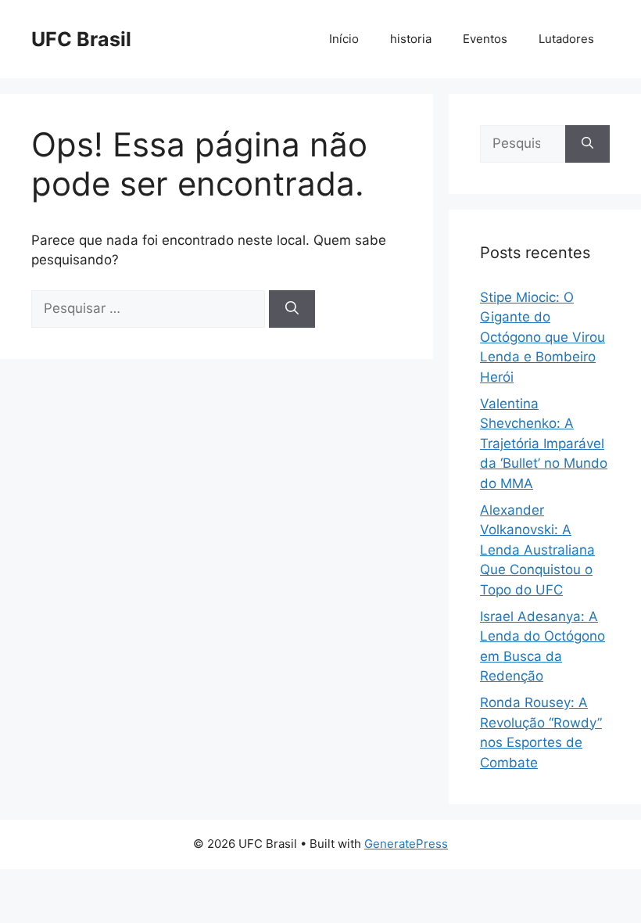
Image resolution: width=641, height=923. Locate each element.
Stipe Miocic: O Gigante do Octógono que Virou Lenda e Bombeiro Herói (542, 337)
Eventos (485, 38)
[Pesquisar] (292, 309)
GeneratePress (406, 843)
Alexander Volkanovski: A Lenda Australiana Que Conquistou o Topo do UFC (537, 550)
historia (411, 38)
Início (344, 38)
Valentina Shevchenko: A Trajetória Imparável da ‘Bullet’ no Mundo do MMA (543, 443)
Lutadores (566, 38)
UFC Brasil (81, 39)
